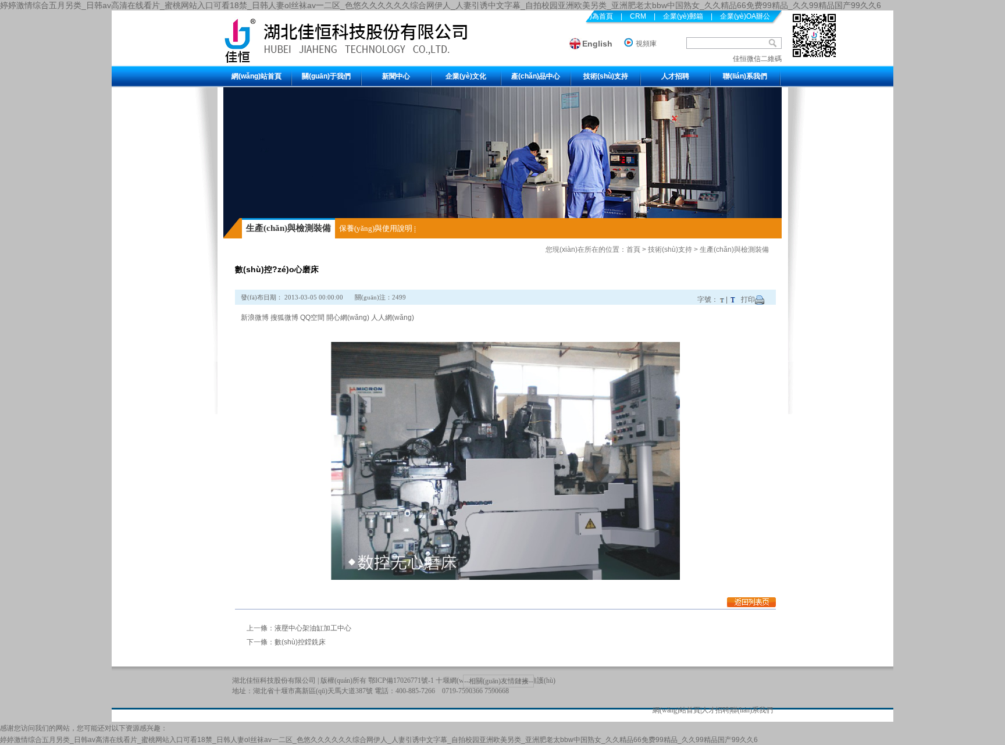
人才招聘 (675, 76)
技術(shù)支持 (605, 76)
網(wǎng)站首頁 (256, 76)
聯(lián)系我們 (745, 76)
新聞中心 (396, 76)
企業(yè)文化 (466, 76)
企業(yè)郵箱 (683, 16)
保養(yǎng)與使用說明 (375, 228)
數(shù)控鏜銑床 (300, 642)
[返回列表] (751, 605)
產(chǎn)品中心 (535, 76)
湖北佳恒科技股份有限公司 (274, 680)
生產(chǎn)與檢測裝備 (288, 228)
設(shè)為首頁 (591, 16)
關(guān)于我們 (326, 76)
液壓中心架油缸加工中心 (313, 628)
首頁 (633, 249)
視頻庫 (646, 44)
